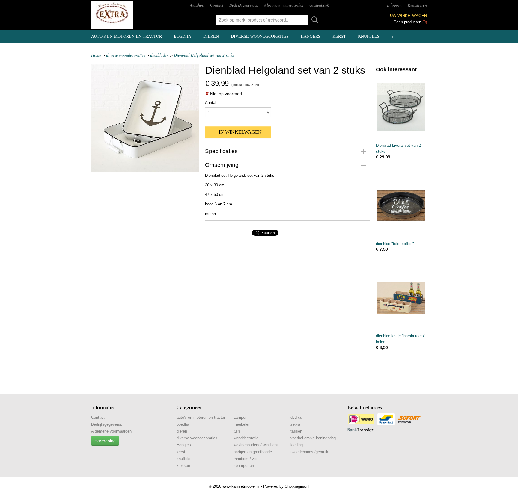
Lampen (240, 417)
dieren (211, 36)
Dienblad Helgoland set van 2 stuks (204, 55)
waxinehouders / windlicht (256, 445)
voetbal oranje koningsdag (313, 438)
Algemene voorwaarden (283, 5)
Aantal (210, 102)
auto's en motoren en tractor (126, 36)
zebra (295, 424)
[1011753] (145, 118)
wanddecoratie (246, 438)
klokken (183, 465)
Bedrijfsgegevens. (243, 5)
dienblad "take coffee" (395, 243)
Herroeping (105, 441)
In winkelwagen (240, 131)
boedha (182, 36)
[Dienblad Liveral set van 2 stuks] (401, 107)
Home (96, 55)
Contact (216, 5)
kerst (339, 36)
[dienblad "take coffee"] (401, 205)
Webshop (196, 5)
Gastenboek (319, 5)
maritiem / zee (246, 458)
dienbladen (159, 55)
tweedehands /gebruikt (309, 452)
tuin (237, 431)
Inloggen (394, 5)
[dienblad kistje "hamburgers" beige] (401, 297)
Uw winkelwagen (408, 15)
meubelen (242, 424)
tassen (296, 431)
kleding (296, 445)
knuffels (369, 36)
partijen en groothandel (253, 452)
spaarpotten (244, 465)
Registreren (417, 5)
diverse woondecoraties (260, 36)
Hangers (310, 36)
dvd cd (296, 417)
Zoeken (313, 19)
